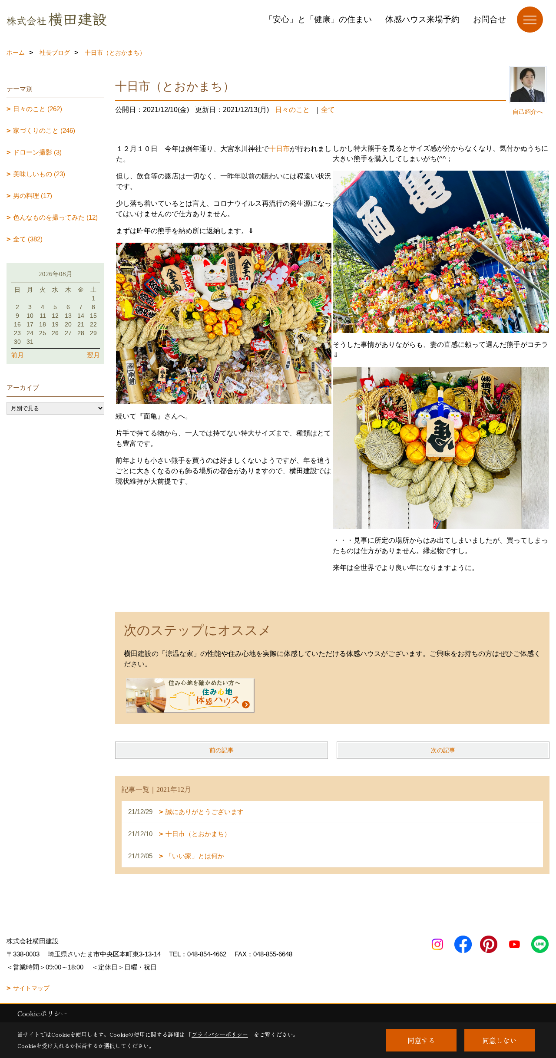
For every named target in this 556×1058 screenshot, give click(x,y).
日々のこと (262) (37, 108)
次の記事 (443, 750)
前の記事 (221, 750)
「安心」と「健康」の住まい (318, 19)
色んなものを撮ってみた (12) (55, 217)
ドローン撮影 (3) (37, 152)
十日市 (279, 148)
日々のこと (292, 109)
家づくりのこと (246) (44, 130)
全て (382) (28, 239)
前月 (17, 355)
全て (328, 109)
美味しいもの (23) (39, 174)
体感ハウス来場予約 (422, 19)
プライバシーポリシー (220, 1034)
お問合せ (489, 19)
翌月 (93, 355)
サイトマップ (31, 988)
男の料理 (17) (32, 195)
